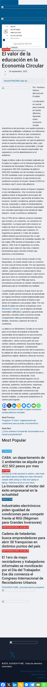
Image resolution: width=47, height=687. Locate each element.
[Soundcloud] (34, 654)
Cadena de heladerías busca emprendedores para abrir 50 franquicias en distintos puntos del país (23, 540)
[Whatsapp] (38, 405)
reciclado (21, 412)
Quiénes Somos (38, 674)
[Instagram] (20, 654)
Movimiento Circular (10, 309)
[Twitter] (12, 654)
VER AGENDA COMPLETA (32, 671)
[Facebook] (4, 405)
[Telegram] (29, 405)
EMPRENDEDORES (18, 51)
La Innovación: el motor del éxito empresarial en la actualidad (23, 490)
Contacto (41, 677)
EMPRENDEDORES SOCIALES (15, 527)
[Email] (33, 405)
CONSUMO (7, 451)
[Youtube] (27, 654)
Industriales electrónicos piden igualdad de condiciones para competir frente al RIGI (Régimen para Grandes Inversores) (23, 514)
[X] (9, 405)
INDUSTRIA (7, 499)
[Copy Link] (19, 405)
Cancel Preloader (9, 2)
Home (6, 81)
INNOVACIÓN (16, 33)
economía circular (15, 409)
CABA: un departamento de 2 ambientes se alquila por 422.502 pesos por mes (23, 462)
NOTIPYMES (15, 30)
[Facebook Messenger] (24, 405)
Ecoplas (27, 409)
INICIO (13, 27)
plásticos (12, 412)
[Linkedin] (14, 405)
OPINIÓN (14, 48)
